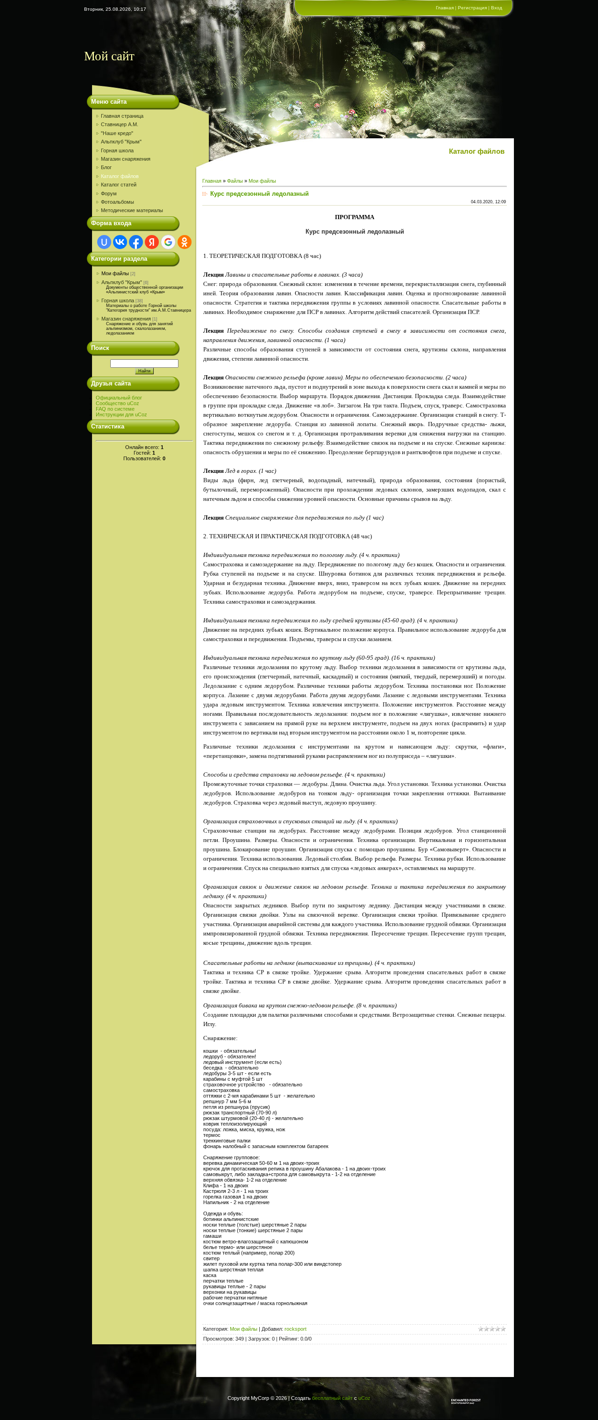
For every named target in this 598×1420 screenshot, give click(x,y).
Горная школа (117, 300)
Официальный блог (119, 397)
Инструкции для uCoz (121, 414)
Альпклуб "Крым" (121, 282)
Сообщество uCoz (117, 403)
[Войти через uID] (104, 242)
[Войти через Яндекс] (152, 242)
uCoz (364, 1398)
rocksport (295, 1329)
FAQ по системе (115, 409)
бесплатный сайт (332, 1398)
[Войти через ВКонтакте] (120, 242)
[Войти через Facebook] (136, 242)
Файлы (235, 181)
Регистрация (472, 7)
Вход (496, 7)
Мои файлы (115, 273)
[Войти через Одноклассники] (185, 242)
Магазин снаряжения (126, 318)
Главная (445, 7)
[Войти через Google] (168, 242)
